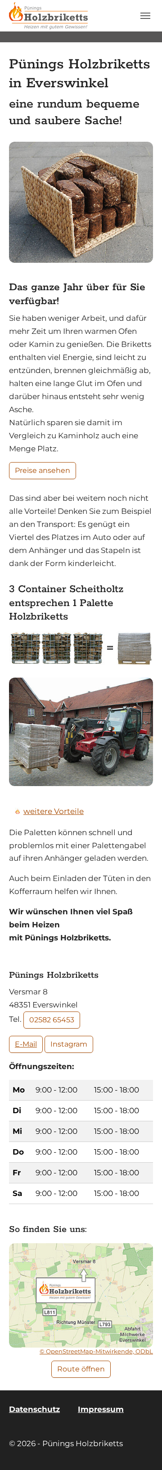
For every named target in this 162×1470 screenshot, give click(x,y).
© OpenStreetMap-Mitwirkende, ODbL (96, 1351)
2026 (25, 1443)
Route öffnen (81, 1369)
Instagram (68, 1044)
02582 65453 (51, 1020)
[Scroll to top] (141, 1449)
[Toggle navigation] (145, 15)
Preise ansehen (42, 470)
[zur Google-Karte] (81, 1295)
